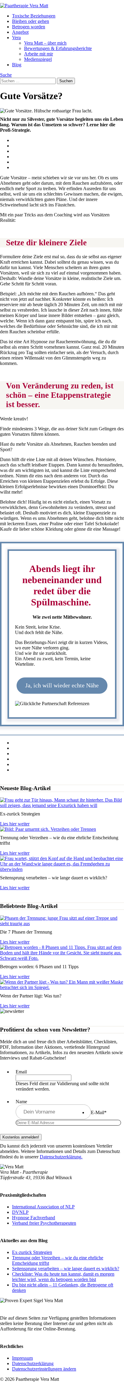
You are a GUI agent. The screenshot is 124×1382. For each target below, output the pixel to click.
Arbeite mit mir (38, 53)
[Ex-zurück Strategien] (62, 805)
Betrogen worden (28, 26)
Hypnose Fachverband (33, 1217)
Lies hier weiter (14, 823)
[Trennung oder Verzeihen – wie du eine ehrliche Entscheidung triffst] (48, 829)
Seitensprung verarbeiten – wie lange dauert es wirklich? (65, 1268)
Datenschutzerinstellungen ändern (44, 1368)
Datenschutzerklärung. (61, 1156)
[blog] (62, 923)
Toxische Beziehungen (33, 15)
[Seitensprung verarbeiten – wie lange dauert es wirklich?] (62, 869)
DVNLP (20, 1212)
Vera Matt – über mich (45, 43)
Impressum (22, 1358)
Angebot (20, 32)
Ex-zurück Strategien (32, 1252)
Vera (16, 37)
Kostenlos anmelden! (20, 1137)
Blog (16, 64)
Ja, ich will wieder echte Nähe (62, 685)
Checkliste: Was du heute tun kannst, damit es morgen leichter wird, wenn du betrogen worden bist (63, 1276)
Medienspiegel (38, 59)
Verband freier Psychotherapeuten (44, 1223)
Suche (6, 74)
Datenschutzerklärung (33, 1363)
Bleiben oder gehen (30, 21)
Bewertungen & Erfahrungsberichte (58, 48)
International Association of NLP (43, 1206)
